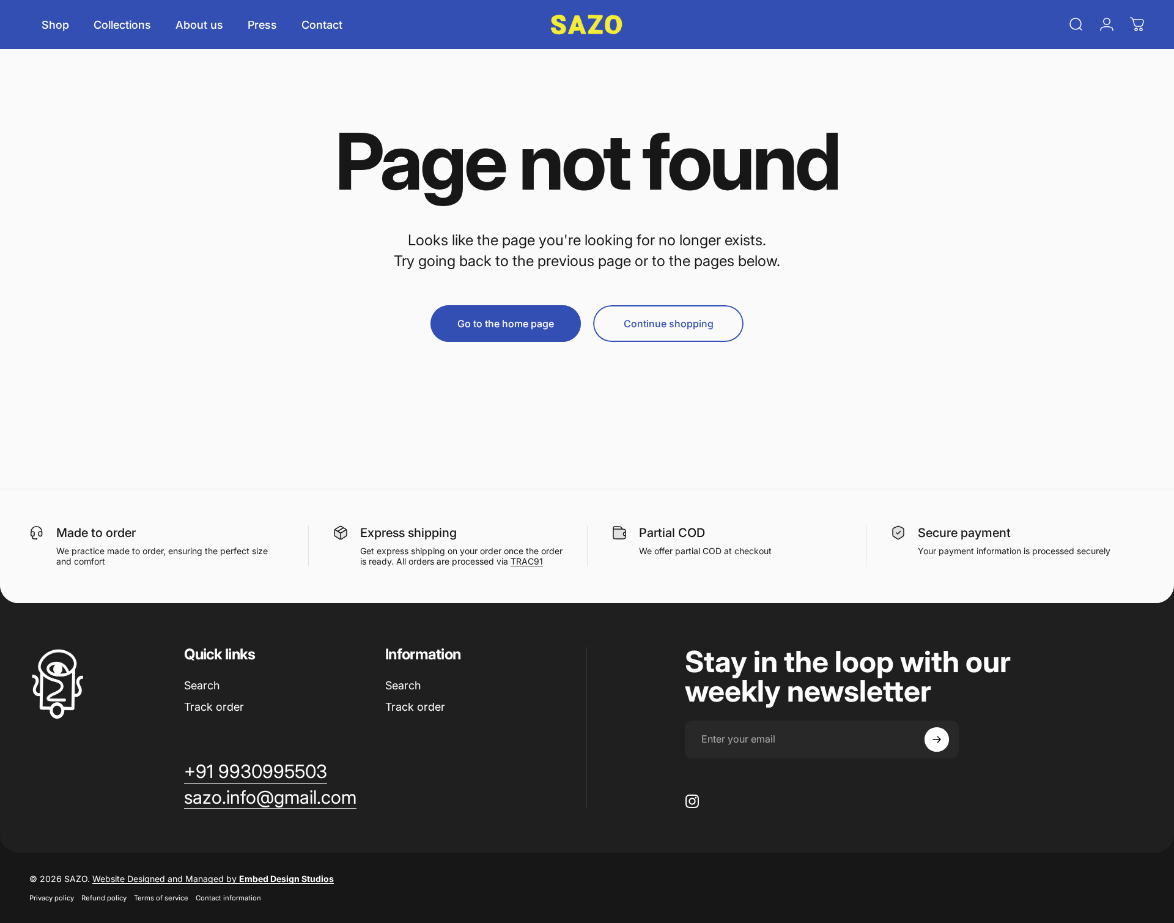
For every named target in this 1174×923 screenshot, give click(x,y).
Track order (214, 706)
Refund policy (104, 898)
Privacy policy (51, 898)
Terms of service (161, 898)
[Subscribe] (937, 739)
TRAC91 (527, 561)
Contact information (228, 898)
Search (202, 685)
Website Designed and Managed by (213, 878)
